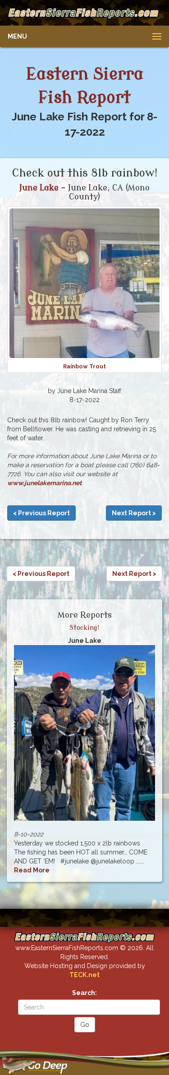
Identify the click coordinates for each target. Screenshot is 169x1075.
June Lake (39, 187)
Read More (32, 870)
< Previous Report (41, 513)
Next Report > (134, 513)
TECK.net (84, 974)
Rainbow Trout (84, 366)
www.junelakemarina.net (44, 483)
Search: (84, 992)
